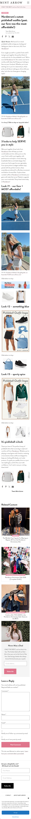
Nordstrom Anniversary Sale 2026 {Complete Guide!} (15, 578)
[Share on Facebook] (2, 37)
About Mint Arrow (20, 795)
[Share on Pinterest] (6, 37)
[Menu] (28, 3)
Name (3, 714)
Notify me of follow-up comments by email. (14, 733)
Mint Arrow (11, 2)
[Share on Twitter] (9, 37)
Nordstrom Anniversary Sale (15, 575)
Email (3, 723)
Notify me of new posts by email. (11, 739)
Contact (8, 795)
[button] (28, 798)
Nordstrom (4, 48)
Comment (5, 691)
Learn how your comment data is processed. (14, 752)
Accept (15, 813)
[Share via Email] (13, 37)
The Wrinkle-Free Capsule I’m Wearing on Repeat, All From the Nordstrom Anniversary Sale (15, 540)
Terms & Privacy (15, 817)
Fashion (5, 13)
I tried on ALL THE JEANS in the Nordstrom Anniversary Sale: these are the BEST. (15, 617)
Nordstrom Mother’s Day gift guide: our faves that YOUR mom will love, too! (14, 117)
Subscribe (10, 671)
